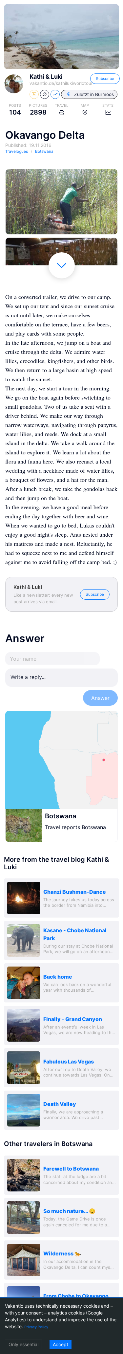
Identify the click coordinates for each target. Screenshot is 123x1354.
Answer (100, 698)
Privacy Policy (36, 1327)
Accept (60, 1344)
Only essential (23, 1344)
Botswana (60, 816)
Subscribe (105, 78)
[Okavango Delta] (61, 201)
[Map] (61, 760)
